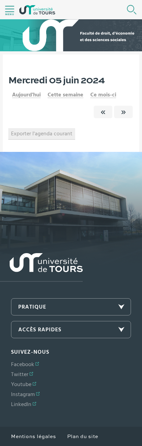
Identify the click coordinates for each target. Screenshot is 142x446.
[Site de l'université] (41, 267)
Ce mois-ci (103, 94)
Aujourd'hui (26, 94)
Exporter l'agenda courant (41, 133)
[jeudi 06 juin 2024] (123, 112)
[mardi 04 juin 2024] (103, 112)
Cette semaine (65, 94)
